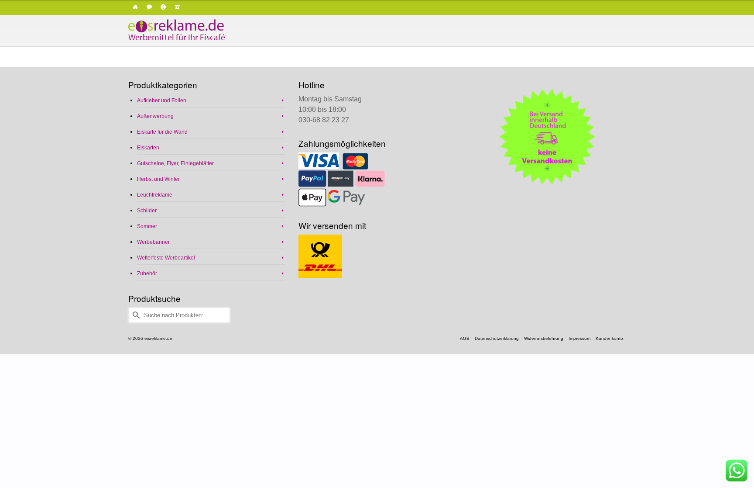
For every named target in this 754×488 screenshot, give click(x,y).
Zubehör (147, 273)
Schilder (147, 211)
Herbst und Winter (158, 179)
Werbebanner (153, 242)
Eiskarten (148, 148)
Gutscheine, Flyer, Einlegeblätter (175, 163)
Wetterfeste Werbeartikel (166, 258)
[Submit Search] (134, 315)
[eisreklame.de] (206, 25)
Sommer (147, 226)
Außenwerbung (155, 116)
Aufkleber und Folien (161, 100)
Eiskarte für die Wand (162, 132)
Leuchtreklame (154, 195)
